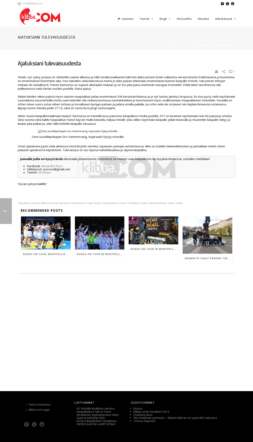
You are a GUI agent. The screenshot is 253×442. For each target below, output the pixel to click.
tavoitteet (133, 203)
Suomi (122, 203)
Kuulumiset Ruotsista (177, 45)
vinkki (179, 203)
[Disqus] (126, 331)
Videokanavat (223, 19)
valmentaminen (157, 203)
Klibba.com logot (39, 410)
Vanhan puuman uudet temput (95, 424)
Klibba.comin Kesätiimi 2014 (151, 411)
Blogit (163, 19)
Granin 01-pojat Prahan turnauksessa (208, 258)
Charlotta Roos (143, 415)
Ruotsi (97, 203)
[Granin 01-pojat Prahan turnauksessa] (207, 235)
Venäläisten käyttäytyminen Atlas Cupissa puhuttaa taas (97, 416)
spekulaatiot (110, 203)
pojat (89, 203)
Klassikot (203, 19)
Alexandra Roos (52, 166)
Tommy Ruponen (144, 421)
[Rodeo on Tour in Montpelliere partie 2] (100, 233)
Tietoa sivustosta (39, 404)
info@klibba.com (33, 3)
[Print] (216, 71)
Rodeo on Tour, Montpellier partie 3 (47, 254)
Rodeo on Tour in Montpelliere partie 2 (101, 254)
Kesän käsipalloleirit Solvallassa (96, 421)
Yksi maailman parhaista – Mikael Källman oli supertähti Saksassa (175, 418)
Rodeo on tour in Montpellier (154, 249)
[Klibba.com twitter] (34, 424)
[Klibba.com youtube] (42, 424)
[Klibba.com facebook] (26, 424)
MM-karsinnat (49, 203)
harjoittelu (24, 203)
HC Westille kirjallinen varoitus (95, 408)
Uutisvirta (127, 19)
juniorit (35, 203)
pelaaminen (78, 203)
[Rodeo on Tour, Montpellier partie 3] (46, 233)
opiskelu (64, 203)
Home (143, 45)
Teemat (144, 19)
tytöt (144, 203)
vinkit (171, 203)
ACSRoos (45, 172)
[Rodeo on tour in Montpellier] (153, 230)
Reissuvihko (184, 19)
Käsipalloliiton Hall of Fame (93, 411)
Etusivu (137, 408)
